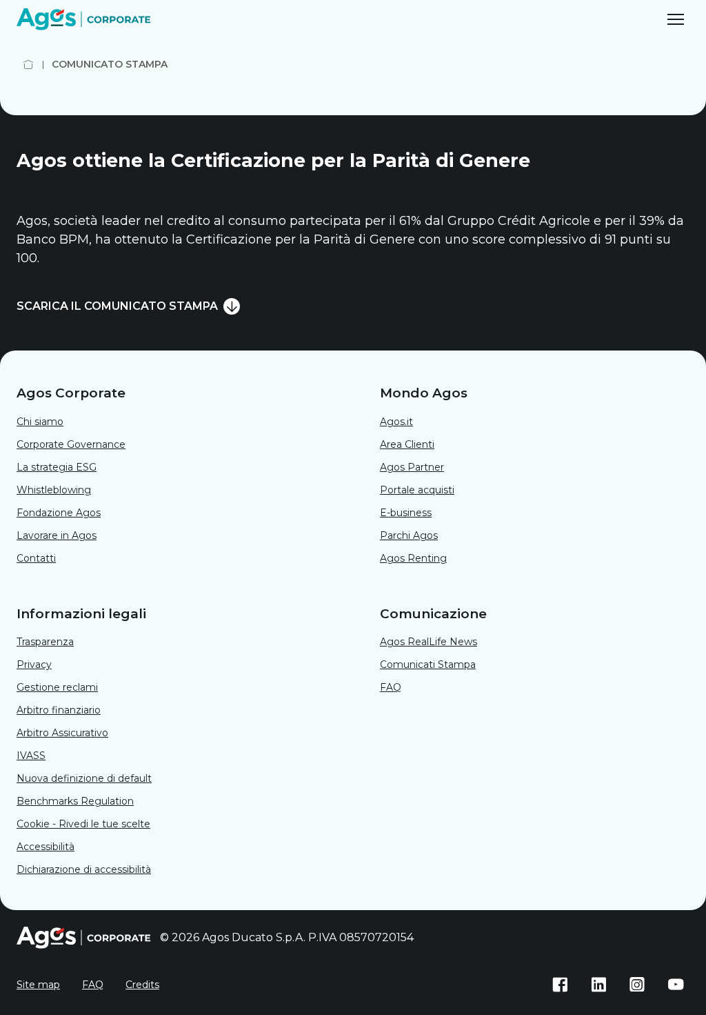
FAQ (390, 687)
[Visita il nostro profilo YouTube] (675, 984)
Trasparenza (45, 641)
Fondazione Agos (59, 512)
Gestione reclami (57, 687)
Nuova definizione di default (84, 778)
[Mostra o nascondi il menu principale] (675, 19)
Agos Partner (412, 467)
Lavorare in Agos (57, 535)
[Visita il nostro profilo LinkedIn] (598, 984)
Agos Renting (413, 558)
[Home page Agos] (28, 64)
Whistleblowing (54, 490)
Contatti (36, 558)
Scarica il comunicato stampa (117, 306)
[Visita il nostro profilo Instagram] (637, 984)
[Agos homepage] (85, 19)
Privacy (34, 664)
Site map (38, 984)
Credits (142, 984)
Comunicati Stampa (428, 664)
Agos (428, 641)
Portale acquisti (417, 490)
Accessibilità (45, 846)
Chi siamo (40, 421)
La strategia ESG (57, 467)
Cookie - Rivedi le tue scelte (83, 824)
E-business (406, 512)
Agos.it (396, 421)
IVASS (31, 755)
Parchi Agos (409, 535)
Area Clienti (407, 444)
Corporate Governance (71, 444)
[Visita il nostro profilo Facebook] (560, 984)
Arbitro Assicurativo (62, 733)
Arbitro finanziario (59, 710)
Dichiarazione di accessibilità (84, 869)
